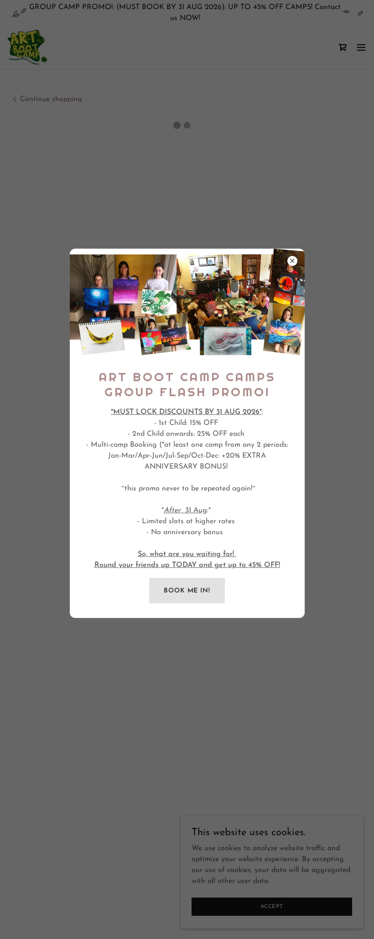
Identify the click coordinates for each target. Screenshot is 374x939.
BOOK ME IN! (187, 590)
